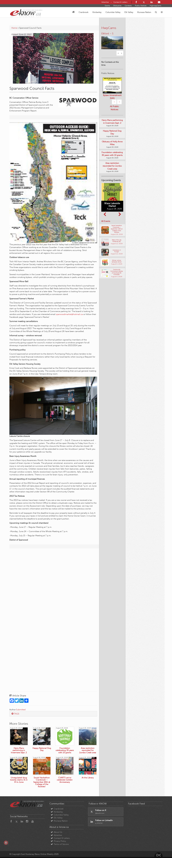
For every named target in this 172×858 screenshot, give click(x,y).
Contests (128, 6)
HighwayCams (155, 6)
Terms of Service (61, 844)
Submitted (21, 709)
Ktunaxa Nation (144, 12)
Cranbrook (83, 12)
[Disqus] (53, 584)
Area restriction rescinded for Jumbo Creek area (112, 175)
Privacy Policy (60, 841)
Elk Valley (128, 12)
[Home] (73, 12)
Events (107, 6)
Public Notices (140, 6)
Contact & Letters (62, 838)
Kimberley (96, 12)
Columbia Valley (112, 12)
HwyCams (108, 28)
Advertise (58, 835)
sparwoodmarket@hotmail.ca (69, 314)
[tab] (53, 713)
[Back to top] (164, 850)
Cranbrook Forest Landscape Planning (112, 105)
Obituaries (117, 6)
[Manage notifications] (6, 843)
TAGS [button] (16, 713)
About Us (58, 832)
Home (14, 28)
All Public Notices (114, 117)
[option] (112, 41)
